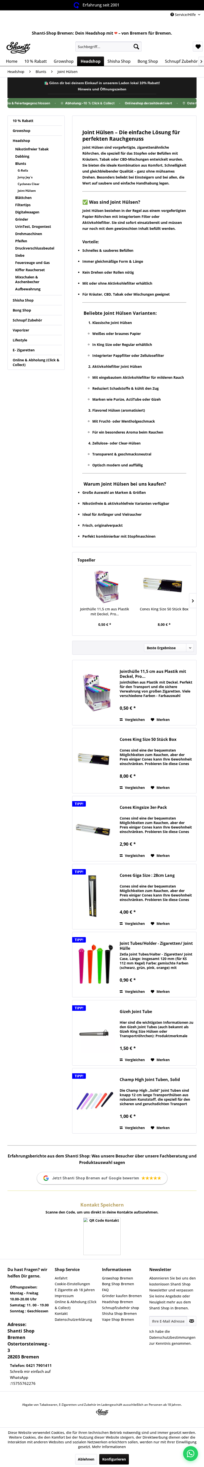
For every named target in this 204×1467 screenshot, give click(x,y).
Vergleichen (134, 719)
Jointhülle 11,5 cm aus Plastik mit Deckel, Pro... (104, 611)
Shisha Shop (23, 300)
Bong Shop (22, 310)
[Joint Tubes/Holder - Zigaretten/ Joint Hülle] (95, 965)
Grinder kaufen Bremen (122, 1295)
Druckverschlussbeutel (34, 248)
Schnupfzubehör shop (120, 1307)
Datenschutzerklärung (73, 1319)
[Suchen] (136, 47)
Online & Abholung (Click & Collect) (36, 362)
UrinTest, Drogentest (33, 226)
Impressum (64, 1295)
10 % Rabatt (23, 120)
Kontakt (61, 1313)
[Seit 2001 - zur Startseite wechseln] (18, 48)
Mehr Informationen (109, 1446)
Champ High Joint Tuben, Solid (150, 1079)
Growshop (21, 130)
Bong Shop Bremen (118, 1283)
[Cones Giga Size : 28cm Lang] (95, 897)
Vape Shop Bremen (118, 1319)
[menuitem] (108, 47)
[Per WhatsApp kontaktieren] (190, 1453)
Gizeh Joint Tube (136, 1011)
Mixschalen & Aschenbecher (27, 279)
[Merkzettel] (198, 47)
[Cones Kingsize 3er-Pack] (95, 829)
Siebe (19, 255)
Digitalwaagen (27, 212)
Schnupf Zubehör (27, 320)
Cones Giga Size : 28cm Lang (147, 875)
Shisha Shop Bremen (119, 1313)
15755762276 (23, 1383)
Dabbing (22, 156)
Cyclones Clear (28, 184)
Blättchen (23, 197)
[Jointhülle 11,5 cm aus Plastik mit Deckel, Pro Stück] (105, 586)
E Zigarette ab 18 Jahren (75, 1289)
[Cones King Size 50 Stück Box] (164, 586)
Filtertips (23, 204)
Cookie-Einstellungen (72, 1283)
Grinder (21, 219)
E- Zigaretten (24, 350)
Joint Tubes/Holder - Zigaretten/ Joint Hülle (156, 946)
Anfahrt (61, 1278)
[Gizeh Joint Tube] (95, 1033)
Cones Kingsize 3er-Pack (143, 807)
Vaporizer (21, 330)
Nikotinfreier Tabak (32, 149)
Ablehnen (86, 1459)
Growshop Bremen (117, 1278)
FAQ (105, 1289)
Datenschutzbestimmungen (172, 1337)
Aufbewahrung (28, 289)
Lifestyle (20, 340)
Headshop (21, 140)
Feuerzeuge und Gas (32, 262)
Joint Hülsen (27, 191)
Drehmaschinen (28, 233)
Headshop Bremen (117, 1301)
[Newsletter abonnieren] (191, 1321)
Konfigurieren (114, 1459)
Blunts (20, 163)
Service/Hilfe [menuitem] (185, 14)
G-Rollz (23, 170)
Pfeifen (21, 241)
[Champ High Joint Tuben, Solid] (95, 1101)
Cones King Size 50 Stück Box (164, 609)
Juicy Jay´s (25, 177)
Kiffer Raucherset (30, 269)
